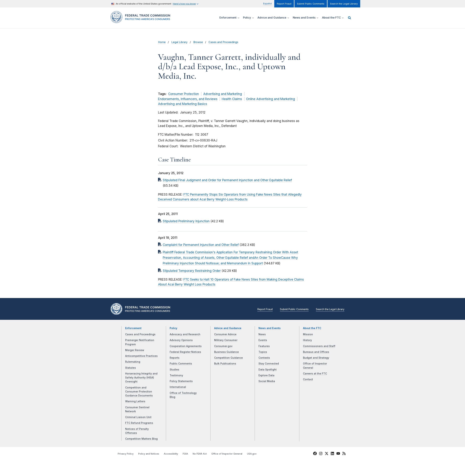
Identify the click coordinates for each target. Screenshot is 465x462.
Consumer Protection (183, 94)
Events (262, 340)
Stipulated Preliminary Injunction (186, 221)
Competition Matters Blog (141, 438)
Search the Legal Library (344, 3)
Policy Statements (181, 381)
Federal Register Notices (185, 351)
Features (264, 346)
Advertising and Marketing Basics (182, 104)
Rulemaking (132, 361)
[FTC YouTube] (338, 454)
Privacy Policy (126, 453)
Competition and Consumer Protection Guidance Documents (139, 391)
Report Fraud (284, 3)
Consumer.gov (223, 346)
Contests (264, 357)
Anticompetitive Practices (141, 355)
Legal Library (179, 42)
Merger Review (134, 350)
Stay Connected (268, 363)
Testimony (176, 375)
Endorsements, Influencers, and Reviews (187, 99)
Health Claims (232, 99)
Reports (174, 357)
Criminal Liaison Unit (138, 417)
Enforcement (133, 328)
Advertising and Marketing (222, 94)
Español (267, 3)
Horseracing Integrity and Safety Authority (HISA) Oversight (141, 377)
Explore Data (266, 375)
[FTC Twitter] (326, 453)
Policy (173, 328)
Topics (262, 351)
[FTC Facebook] (315, 454)
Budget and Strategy (316, 357)
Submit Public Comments (310, 3)
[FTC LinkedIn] (332, 454)
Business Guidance (226, 351)
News (262, 334)
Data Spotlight (267, 369)
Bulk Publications (225, 363)
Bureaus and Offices (316, 351)
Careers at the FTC (315, 373)
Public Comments (181, 363)
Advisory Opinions (181, 340)
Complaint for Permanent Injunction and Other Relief (201, 245)
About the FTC (312, 328)
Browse (198, 42)
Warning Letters (135, 401)
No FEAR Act (200, 453)
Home (162, 42)
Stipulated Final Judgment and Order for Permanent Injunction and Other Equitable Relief (227, 180)
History (307, 340)
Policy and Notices (148, 453)
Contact (308, 379)
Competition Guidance (228, 357)
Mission (308, 334)
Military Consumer (225, 340)
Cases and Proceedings (223, 42)
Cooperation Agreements (186, 346)
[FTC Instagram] (321, 454)
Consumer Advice (225, 334)
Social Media (266, 381)
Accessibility (171, 453)
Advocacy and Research (185, 334)
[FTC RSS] (344, 454)
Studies (174, 369)
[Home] (141, 21)
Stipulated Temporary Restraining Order (192, 271)
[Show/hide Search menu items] (349, 18)
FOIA (185, 453)
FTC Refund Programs (139, 423)
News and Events (269, 328)
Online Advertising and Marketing (270, 99)
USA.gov (251, 453)
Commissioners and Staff (319, 346)
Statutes (130, 367)
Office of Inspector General (226, 453)
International (178, 387)
